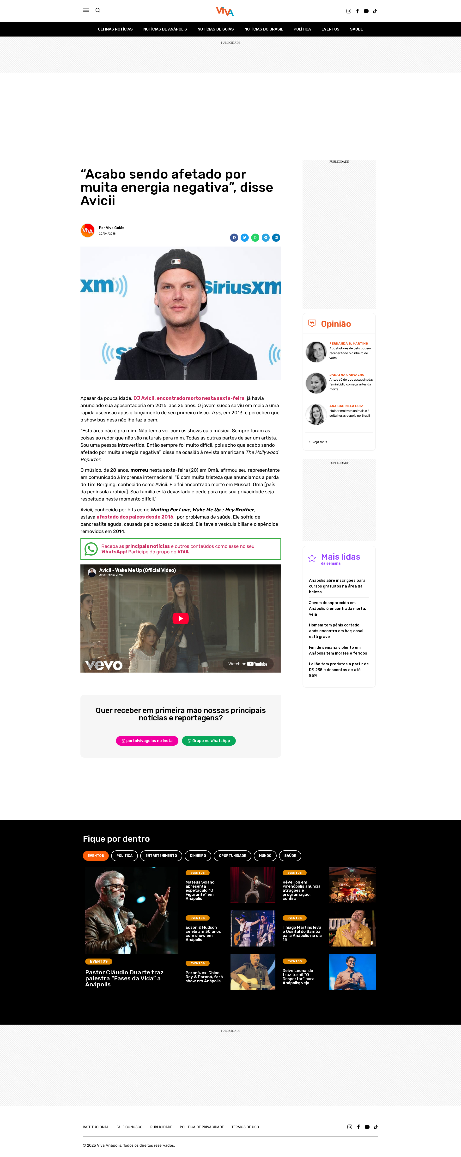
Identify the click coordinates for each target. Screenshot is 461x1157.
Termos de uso (245, 1127)
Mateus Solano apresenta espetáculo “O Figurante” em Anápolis (200, 890)
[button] (234, 238)
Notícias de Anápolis (165, 29)
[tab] (96, 856)
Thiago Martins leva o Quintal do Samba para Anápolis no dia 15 (302, 933)
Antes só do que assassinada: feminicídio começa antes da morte (351, 384)
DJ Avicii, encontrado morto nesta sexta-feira (188, 398)
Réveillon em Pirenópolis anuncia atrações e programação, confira (302, 890)
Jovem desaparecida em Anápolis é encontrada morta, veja (337, 608)
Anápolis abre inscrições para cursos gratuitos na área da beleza (337, 586)
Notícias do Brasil (263, 29)
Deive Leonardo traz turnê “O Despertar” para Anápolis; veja (299, 976)
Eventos (330, 29)
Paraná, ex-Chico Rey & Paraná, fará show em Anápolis (204, 976)
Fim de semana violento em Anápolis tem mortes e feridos (338, 650)
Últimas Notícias (115, 29)
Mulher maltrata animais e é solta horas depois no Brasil (349, 413)
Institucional (96, 1127)
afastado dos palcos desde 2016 (135, 517)
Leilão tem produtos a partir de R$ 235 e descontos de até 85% (339, 670)
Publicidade (161, 1127)
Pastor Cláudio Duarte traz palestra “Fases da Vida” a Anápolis (124, 978)
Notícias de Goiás (216, 29)
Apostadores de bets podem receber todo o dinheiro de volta (350, 353)
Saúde (356, 29)
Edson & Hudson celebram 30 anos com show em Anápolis (203, 933)
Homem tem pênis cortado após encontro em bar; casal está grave (336, 631)
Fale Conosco (129, 1127)
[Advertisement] (230, 108)
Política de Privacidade (202, 1127)
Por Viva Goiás (111, 228)
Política (302, 29)
